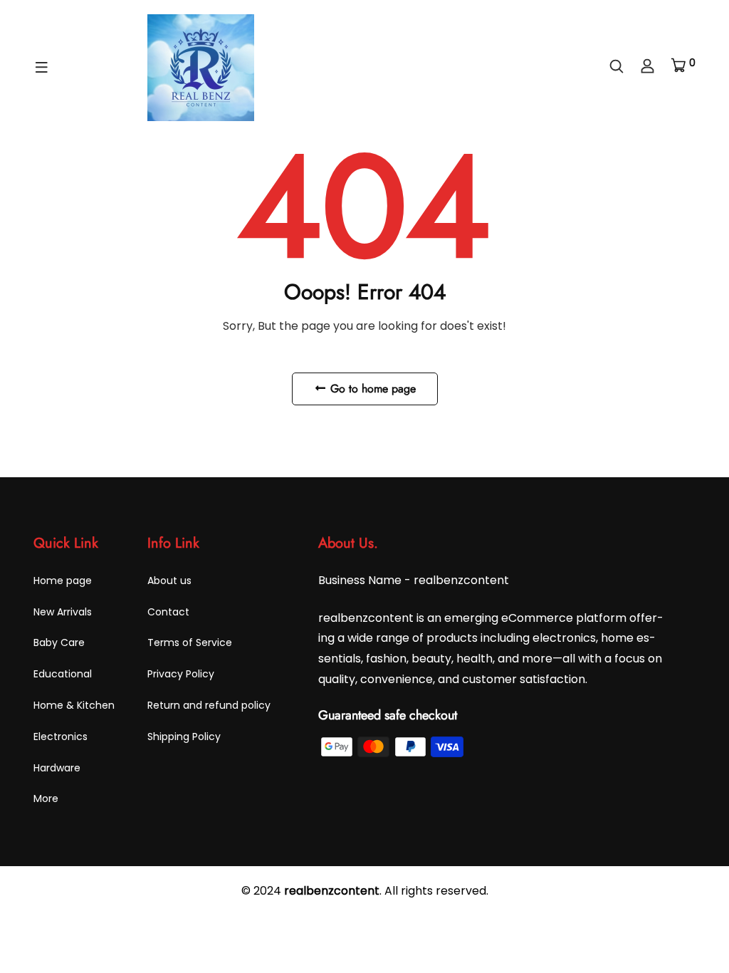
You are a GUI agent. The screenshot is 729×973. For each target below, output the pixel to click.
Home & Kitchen (74, 705)
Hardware (56, 768)
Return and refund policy (209, 705)
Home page (62, 580)
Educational (62, 674)
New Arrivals (62, 612)
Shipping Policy (184, 736)
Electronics (60, 736)
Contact (168, 612)
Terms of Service (189, 642)
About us (169, 580)
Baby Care (59, 642)
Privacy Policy (180, 674)
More (45, 798)
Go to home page (371, 388)
